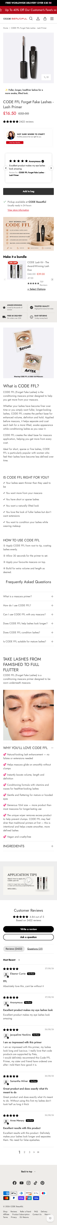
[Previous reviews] (6, 168)
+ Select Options (36, 289)
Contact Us (37, 1214)
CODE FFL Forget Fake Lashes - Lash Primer (29, 28)
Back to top (27, 1171)
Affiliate (6, 1214)
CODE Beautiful (16, 1206)
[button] (44, 18)
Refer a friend (25, 1211)
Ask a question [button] (28, 937)
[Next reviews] (51, 168)
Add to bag (28, 191)
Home (5, 28)
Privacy (14, 1217)
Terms (5, 1217)
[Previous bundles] (4, 279)
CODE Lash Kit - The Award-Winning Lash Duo (38, 266)
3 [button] (29, 1152)
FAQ (36, 1211)
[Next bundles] (52, 279)
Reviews (14, 1211)
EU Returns (24, 1217)
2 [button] (24, 1152)
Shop (5, 1211)
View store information (18, 210)
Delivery (44, 1211)
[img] (10, 969)
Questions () (35, 949)
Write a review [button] (28, 929)
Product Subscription (20, 1214)
